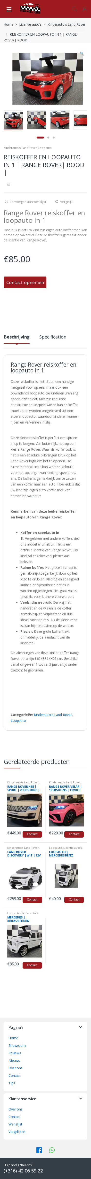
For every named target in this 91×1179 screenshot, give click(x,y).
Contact (32, 834)
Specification (52, 337)
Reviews (14, 1053)
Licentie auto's (30, 24)
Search (74, 9)
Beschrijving (17, 337)
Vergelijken (16, 1131)
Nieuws (14, 1060)
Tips (11, 1083)
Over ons (15, 1068)
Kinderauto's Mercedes (22, 914)
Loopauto (45, 148)
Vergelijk (66, 202)
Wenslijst (15, 1124)
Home (8, 24)
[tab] (17, 338)
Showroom (17, 1045)
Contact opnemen (25, 282)
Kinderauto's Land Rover (66, 24)
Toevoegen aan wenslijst (27, 202)
